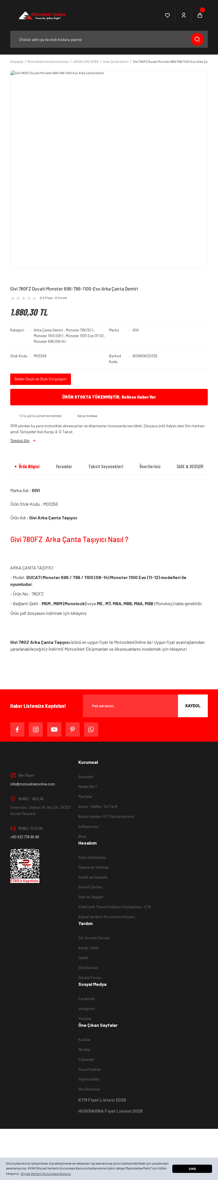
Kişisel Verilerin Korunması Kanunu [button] (46, 1173)
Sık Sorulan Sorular (94, 938)
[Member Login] (184, 15)
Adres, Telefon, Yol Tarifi (98, 806)
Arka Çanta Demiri (48, 330)
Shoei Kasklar (89, 1069)
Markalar (85, 796)
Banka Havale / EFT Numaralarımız (106, 816)
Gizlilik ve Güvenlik (93, 877)
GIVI (136, 330)
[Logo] (41, 15)
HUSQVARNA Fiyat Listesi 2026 (110, 1110)
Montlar (84, 1049)
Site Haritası (88, 967)
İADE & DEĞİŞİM (190, 466)
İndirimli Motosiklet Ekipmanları (79, 649)
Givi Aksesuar (89, 1089)
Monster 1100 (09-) (48, 335)
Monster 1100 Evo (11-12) (84, 335)
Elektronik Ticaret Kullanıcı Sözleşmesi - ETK (114, 907)
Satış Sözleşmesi (92, 857)
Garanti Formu (89, 977)
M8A (117, 603)
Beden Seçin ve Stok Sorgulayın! (40, 379)
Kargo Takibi (88, 947)
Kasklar (84, 1039)
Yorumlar (64, 466)
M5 (99, 603)
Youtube (84, 1018)
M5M (46, 603)
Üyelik (83, 957)
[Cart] (200, 15)
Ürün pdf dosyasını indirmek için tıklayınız (48, 613)
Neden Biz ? (87, 786)
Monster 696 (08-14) (50, 341)
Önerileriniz (150, 466)
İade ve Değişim (90, 897)
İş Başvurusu (88, 826)
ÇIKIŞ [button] (192, 1168)
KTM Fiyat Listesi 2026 (102, 1099)
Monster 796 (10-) (79, 330)
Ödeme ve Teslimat (93, 867)
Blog (82, 836)
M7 (108, 603)
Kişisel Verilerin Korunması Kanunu (106, 916)
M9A (138, 603)
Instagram (86, 1008)
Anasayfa (85, 776)
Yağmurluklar (89, 1079)
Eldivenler (86, 1059)
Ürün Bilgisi (29, 466)
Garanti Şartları (90, 887)
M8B (127, 603)
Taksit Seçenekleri (105, 466)
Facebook (86, 998)
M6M (57, 603)
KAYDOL (193, 705)
